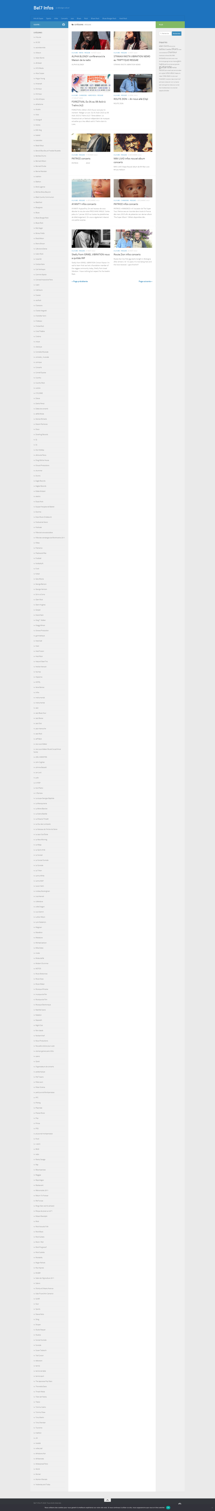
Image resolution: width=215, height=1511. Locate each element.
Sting (37, 1319)
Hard (37, 646)
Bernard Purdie (41, 166)
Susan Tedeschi (41, 1350)
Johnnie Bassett (41, 767)
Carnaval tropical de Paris (44, 280)
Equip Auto (39, 502)
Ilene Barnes (40, 687)
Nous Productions (42, 1041)
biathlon (38, 177)
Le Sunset (39, 855)
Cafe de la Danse (41, 249)
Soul (37, 1304)
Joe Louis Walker (41, 744)
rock (172, 82)
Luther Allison (40, 917)
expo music (175, 58)
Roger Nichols (40, 1263)
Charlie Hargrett (41, 311)
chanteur (172, 52)
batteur (162, 49)
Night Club (39, 1025)
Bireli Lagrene (40, 187)
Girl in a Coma (40, 594)
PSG (37, 1129)
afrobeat (39, 63)
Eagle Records (40, 481)
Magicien (39, 927)
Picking (38, 1103)
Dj (36, 440)
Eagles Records (41, 486)
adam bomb (164, 46)
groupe (173, 64)
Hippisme (39, 677)
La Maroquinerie (41, 803)
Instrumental (40, 698)
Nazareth (39, 1020)
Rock (86, 18)
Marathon (39, 932)
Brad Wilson (40, 238)
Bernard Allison (41, 161)
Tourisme (39, 1428)
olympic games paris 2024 (45, 1051)
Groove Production (42, 631)
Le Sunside (39, 865)
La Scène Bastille (41, 814)
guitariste (165, 67)
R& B (37, 1149)
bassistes (39, 140)
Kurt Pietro (39, 788)
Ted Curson (40, 1356)
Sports (48, 18)
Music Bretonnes (41, 974)
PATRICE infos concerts (126, 204)
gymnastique (40, 636)
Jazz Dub (39, 723)
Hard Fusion (40, 651)
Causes (38, 295)
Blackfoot (39, 202)
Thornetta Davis (41, 1386)
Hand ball (39, 641)
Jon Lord (38, 773)
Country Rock (40, 383)
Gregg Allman (40, 625)
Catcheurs (39, 290)
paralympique (40, 1072)
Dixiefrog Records (42, 434)
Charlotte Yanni (41, 316)
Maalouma (177, 73)
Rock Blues (39, 1232)
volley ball (39, 1448)
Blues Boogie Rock (109, 18)
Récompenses (41, 1170)
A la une (75, 53)
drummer (39, 471)
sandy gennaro (166, 85)
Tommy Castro (41, 1407)
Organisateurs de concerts (45, 1067)
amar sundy (172, 46)
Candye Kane (40, 264)
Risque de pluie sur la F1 (44, 1211)
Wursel (38, 1474)
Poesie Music (40, 1113)
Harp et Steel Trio (42, 662)
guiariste (177, 64)
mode (38, 953)
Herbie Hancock (41, 667)
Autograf (39, 120)
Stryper (38, 1325)
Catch (37, 285)
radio (37, 1154)
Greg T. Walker (41, 620)
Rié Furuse (39, 1201)
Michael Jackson (41, 943)
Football (38, 558)
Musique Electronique (43, 1005)
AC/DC (38, 42)
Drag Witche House (42, 460)
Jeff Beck (39, 739)
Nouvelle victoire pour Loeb (45, 1046)
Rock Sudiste (40, 1252)
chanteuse (161, 55)
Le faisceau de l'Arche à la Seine (46, 829)
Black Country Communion (45, 197)
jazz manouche (41, 729)
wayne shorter (164, 91)
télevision (39, 1361)
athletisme (39, 104)
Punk (37, 1139)
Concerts (64, 18)
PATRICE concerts (81, 158)
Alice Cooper (40, 73)
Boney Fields (40, 233)
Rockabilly (39, 1258)
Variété (38, 1443)
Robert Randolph (41, 1216)
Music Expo (40, 979)
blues (175, 49)
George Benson (41, 584)
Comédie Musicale (42, 352)
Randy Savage (40, 1159)
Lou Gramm (40, 912)
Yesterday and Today (43, 1485)
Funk (37, 569)
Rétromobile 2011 (42, 1190)
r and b (38, 1144)
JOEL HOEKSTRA (41, 757)
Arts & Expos (38, 18)
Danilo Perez (40, 404)
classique (39, 347)
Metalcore (39, 938)
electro (38, 496)
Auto (37, 115)
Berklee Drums (41, 156)
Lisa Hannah (40, 896)
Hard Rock (123, 18)
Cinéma (38, 336)
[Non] (212, 1508)
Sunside (38, 1345)
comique (39, 362)
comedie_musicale (42, 357)
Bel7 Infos (43, 8)
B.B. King (39, 130)
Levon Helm (40, 886)
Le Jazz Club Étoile (42, 834)
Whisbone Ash (41, 1454)
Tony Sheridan (41, 1423)
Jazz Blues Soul (41, 713)
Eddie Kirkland (40, 491)
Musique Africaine (42, 989)
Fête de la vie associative (44, 533)
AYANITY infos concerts (84, 204)
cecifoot (38, 300)
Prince (38, 1123)
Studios (38, 1335)
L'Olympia (39, 793)
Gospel (38, 610)
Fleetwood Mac (41, 553)
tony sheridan (173, 88)
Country (38, 378)
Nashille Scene (41, 1010)
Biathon (38, 182)
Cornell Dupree (41, 373)
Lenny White (40, 876)
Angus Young (40, 79)
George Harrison (41, 589)
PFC (37, 1098)
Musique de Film (41, 1000)
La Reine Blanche (41, 809)
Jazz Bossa (39, 718)
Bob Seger (39, 228)
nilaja (172, 79)
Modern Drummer (42, 963)
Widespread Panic (42, 1464)
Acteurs (38, 53)
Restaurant (39, 1185)
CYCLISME (39, 393)
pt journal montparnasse (44, 1134)
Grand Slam (40, 615)
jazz (172, 70)
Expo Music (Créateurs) (44, 517)
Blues (79, 18)
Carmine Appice (41, 275)
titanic (168, 88)
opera (38, 1056)
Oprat (38, 1061)
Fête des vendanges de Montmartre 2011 (50, 538)
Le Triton (39, 871)
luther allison (170, 73)
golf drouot (167, 64)
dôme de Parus (41, 455)
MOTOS (38, 969)
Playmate (39, 1108)
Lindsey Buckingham (43, 891)
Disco (37, 429)
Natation (39, 1015)
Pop (37, 1118)
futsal (38, 574)
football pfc (39, 563)
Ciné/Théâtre (40, 331)
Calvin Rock (39, 254)
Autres (38, 125)
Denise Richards (41, 419)
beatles (168, 49)
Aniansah (39, 84)
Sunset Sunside (41, 1340)
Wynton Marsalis (41, 1479)
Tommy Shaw (40, 1412)
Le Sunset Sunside (42, 860)
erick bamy (168, 58)
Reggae (87, 53)
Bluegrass (39, 207)
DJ (36, 445)
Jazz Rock (39, 734)
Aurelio (38, 109)
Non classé (39, 1031)
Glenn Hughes (40, 605)
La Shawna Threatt (42, 819)
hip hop (38, 672)
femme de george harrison (166, 61)
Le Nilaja (38, 845)
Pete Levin (39, 1082)
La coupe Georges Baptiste (45, 798)
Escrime (38, 512)
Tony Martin (40, 1417)
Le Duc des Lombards (43, 824)
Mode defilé (40, 958)
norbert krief (177, 79)
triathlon (38, 1433)
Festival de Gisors (42, 522)
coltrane (167, 55)
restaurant (167, 82)
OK (168, 1507)
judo (37, 778)
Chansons (83, 95)
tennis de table (41, 1371)
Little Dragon (40, 907)
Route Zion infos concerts (127, 254)
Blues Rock (95, 18)
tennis (38, 1366)
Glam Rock (39, 600)
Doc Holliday (40, 450)
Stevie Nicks (40, 1314)
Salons (38, 1283)
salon (160, 85)
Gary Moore (40, 579)
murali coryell (174, 76)
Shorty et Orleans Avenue (44, 1288)
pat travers (162, 82)
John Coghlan (40, 762)
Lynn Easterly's (41, 922)
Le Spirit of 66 (40, 850)
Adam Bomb (40, 58)
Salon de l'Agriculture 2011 (45, 1278)
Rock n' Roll (39, 1242)
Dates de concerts (42, 409)
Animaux (39, 89)
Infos (56, 18)
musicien (162, 79)
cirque (38, 342)
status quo (172, 85)
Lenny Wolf (39, 881)
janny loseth (168, 70)
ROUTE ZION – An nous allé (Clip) (131, 99)
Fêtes (38, 543)
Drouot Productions (42, 465)
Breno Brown (40, 244)
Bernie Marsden (41, 171)
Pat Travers (40, 1077)
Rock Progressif (41, 1247)
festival (175, 61)
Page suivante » (145, 281)
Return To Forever (42, 1196)
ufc (37, 1438)
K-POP (38, 783)
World (38, 1469)
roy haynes (176, 82)
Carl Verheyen (40, 269)
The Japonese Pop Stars (44, 1381)
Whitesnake (40, 1459)
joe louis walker (177, 70)
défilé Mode (40, 414)
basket (38, 135)
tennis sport (40, 1376)
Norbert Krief (40, 1036)
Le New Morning (41, 840)
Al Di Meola (39, 68)
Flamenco (39, 548)
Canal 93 (38, 259)
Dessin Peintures (42, 424)
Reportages (40, 1180)
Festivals (39, 527)
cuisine (38, 388)
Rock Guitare (40, 1237)
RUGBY (38, 1273)
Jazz (72, 18)
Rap (37, 1165)
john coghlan (162, 73)
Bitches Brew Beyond (43, 192)
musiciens (168, 79)
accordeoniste (40, 48)
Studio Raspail (40, 1330)
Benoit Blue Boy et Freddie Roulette (48, 151)
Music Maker (40, 984)
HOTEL (38, 682)
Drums (38, 476)
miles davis (166, 76)
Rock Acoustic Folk (42, 1227)
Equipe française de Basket (45, 507)
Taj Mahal (164, 88)
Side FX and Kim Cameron (44, 1294)
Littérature (39, 902)
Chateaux (39, 321)
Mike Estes (39, 948)
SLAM (38, 1299)
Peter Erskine (40, 1087)
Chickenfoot (40, 326)
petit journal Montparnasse (45, 1092)
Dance (38, 398)
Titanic (38, 1402)
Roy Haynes (40, 1268)
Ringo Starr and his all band (45, 1206)
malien (160, 76)
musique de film (41, 994)
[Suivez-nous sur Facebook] (63, 24)
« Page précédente (80, 281)
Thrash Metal (40, 1392)
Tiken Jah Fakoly (41, 1397)
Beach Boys (40, 146)
